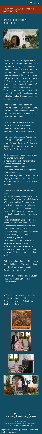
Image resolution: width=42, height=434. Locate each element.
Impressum (5, 430)
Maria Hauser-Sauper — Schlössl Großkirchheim (19, 10)
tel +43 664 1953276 (30, 423)
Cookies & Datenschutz (29, 430)
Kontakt (15, 430)
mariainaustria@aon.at (13, 423)
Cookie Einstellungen (8, 432)
